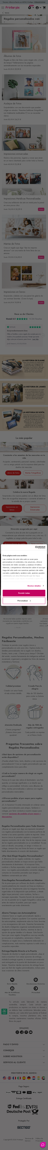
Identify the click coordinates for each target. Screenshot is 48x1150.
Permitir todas (24, 593)
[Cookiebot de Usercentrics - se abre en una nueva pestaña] (35, 547)
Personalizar (22, 601)
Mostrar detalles (34, 586)
